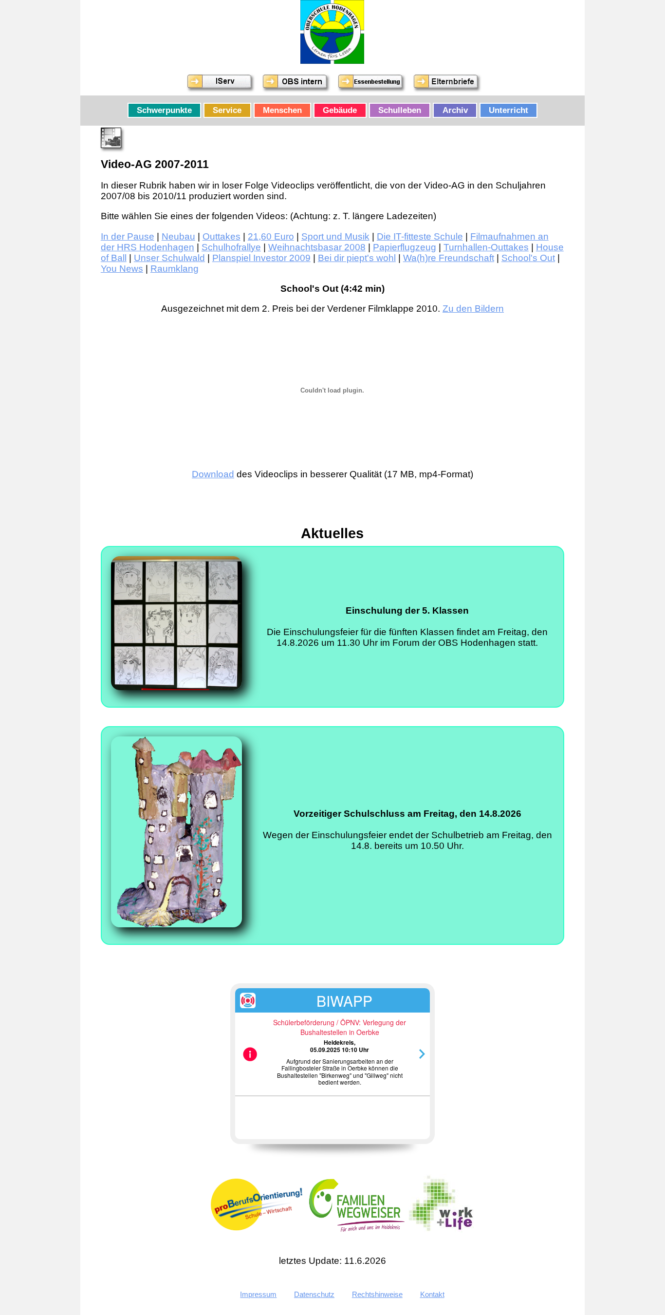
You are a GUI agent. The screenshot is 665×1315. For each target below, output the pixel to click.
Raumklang (174, 268)
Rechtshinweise (377, 1294)
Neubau (178, 236)
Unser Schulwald (169, 258)
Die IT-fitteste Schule (420, 236)
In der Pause (127, 236)
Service (227, 110)
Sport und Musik (335, 236)
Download (213, 474)
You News (122, 268)
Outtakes (221, 236)
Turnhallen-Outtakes (486, 247)
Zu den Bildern (473, 308)
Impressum (258, 1294)
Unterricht (508, 110)
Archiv (455, 110)
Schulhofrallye (231, 247)
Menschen (282, 110)
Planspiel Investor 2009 (261, 258)
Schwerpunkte (164, 110)
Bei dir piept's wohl (357, 258)
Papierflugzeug (404, 247)
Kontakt (432, 1294)
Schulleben (399, 110)
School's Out (528, 258)
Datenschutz (314, 1294)
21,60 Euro (271, 236)
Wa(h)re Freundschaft (448, 258)
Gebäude (340, 110)
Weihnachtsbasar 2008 (317, 247)
